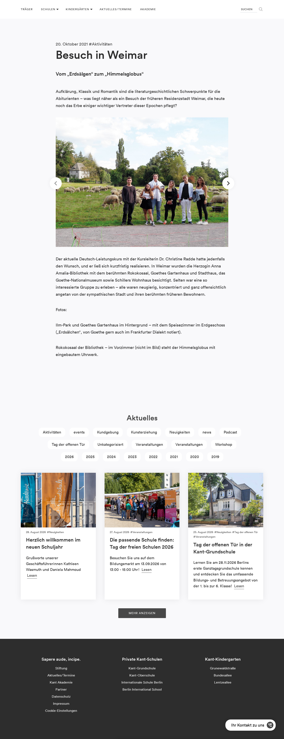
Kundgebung (108, 432)
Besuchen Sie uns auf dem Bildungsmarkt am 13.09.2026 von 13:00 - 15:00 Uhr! (138, 563)
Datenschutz (61, 696)
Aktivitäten (102, 44)
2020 (194, 456)
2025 (90, 456)
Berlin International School (142, 689)
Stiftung (61, 668)
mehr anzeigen (142, 613)
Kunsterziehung (144, 432)
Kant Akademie (61, 682)
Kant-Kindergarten (223, 659)
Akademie (148, 9)
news (207, 432)
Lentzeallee (222, 682)
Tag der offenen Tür (68, 444)
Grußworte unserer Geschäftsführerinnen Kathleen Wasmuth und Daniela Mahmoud (53, 563)
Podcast (230, 432)
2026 (69, 456)
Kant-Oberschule (142, 675)
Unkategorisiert (110, 444)
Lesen (32, 575)
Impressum (61, 703)
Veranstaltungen (149, 444)
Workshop (223, 444)
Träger (27, 9)
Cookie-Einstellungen (61, 710)
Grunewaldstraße (223, 668)
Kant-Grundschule (142, 668)
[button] (56, 183)
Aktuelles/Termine (116, 9)
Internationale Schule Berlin (142, 682)
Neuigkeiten (179, 432)
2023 (132, 456)
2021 (174, 456)
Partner (61, 689)
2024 (111, 456)
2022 (153, 456)
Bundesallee (223, 675)
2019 (215, 456)
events (79, 432)
